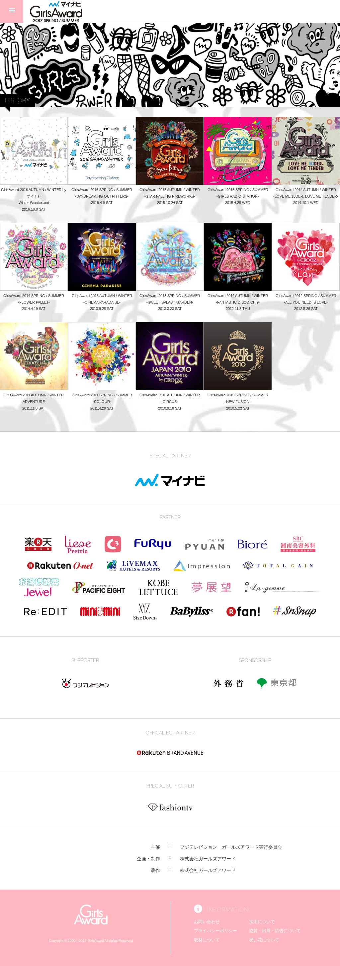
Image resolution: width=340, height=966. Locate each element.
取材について (207, 939)
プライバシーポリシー (215, 930)
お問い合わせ (207, 921)
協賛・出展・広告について (275, 930)
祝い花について (264, 939)
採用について (262, 921)
